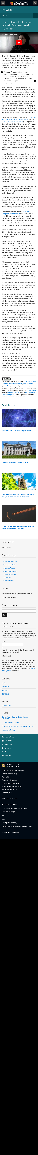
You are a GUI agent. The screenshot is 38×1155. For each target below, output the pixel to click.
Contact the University (9, 774)
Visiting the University (9, 823)
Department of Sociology (10, 722)
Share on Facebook (10, 562)
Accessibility (6, 777)
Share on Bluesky (9, 574)
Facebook (8, 741)
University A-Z (7, 793)
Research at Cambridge (10, 832)
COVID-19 (5, 694)
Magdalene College (9, 730)
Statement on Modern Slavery (12, 786)
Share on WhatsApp (10, 571)
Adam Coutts (6, 705)
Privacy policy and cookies (11, 783)
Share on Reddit (9, 568)
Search (35, 2)
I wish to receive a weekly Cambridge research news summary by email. (18, 651)
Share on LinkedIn (9, 565)
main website (32, 390)
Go (4, 615)
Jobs (3, 815)
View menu (3, 3)
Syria (4, 683)
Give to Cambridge (8, 812)
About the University (10, 804)
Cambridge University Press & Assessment (17, 826)
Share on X (7, 577)
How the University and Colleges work (15, 808)
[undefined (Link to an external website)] (7, 379)
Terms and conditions (13, 392)
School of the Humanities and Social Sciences (18, 726)
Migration (5, 690)
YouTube (8, 755)
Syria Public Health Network (11, 122)
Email (4, 641)
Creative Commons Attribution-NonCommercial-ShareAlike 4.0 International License (19, 383)
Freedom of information (10, 780)
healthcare (5, 686)
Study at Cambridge (9, 798)
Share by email (8, 581)
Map (3, 819)
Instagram (8, 744)
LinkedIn (8, 748)
